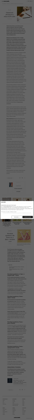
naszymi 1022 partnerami (7, 206)
